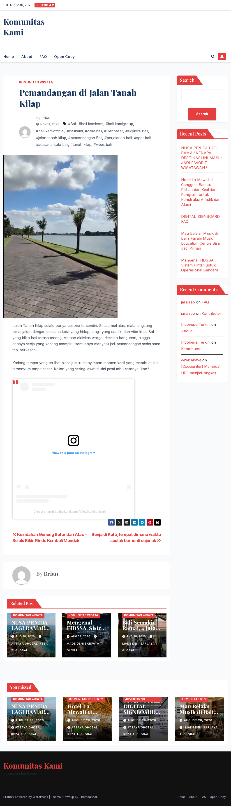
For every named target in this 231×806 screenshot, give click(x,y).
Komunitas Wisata (36, 82)
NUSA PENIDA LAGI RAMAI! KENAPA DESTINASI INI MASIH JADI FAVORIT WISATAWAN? (201, 158)
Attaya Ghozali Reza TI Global (29, 647)
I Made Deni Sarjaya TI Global (85, 643)
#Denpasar (113, 131)
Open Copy (64, 56)
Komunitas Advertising (135, 697)
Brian (45, 118)
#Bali (72, 124)
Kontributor (211, 313)
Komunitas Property (86, 699)
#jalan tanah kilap (51, 137)
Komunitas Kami (24, 26)
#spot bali (142, 137)
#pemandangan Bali (85, 137)
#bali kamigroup (119, 124)
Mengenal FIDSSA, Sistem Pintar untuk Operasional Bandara (199, 265)
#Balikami (75, 131)
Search (187, 80)
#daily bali (93, 131)
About (26, 56)
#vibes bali (103, 144)
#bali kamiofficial (50, 131)
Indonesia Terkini (195, 324)
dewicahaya (191, 360)
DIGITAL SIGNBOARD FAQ (139, 712)
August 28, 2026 (30, 720)
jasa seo (188, 302)
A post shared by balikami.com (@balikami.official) (70, 511)
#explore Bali (136, 131)
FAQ (43, 56)
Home (8, 56)
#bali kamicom (91, 124)
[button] (213, 56)
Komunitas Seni (194, 699)
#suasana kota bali (52, 144)
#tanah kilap (80, 144)
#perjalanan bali (118, 137)
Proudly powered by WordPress (26, 797)
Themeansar (88, 797)
